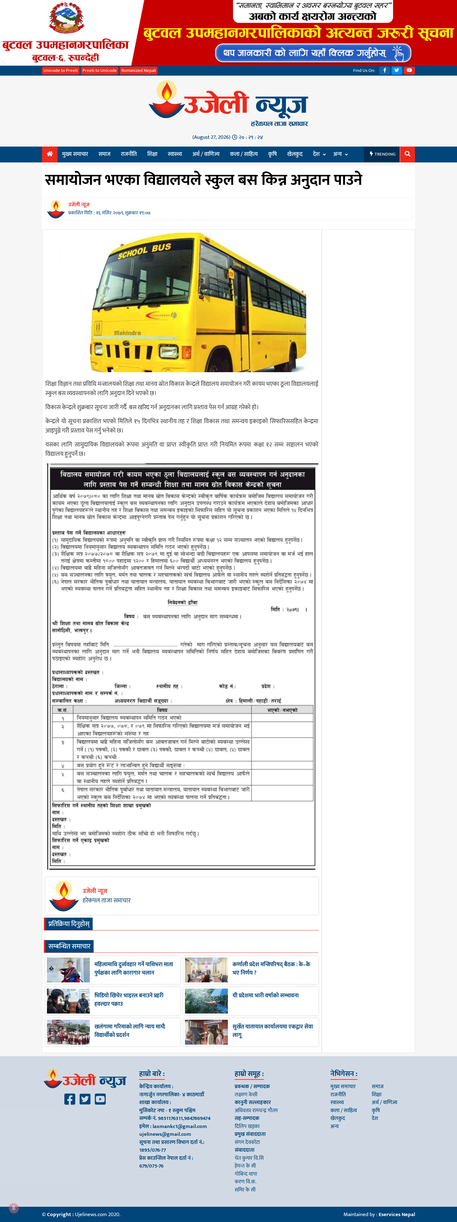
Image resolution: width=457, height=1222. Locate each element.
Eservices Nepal (397, 1214)
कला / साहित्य (244, 154)
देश (316, 154)
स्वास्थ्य (175, 154)
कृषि (272, 154)
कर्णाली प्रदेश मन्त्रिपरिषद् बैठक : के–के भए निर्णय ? (271, 969)
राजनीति (129, 154)
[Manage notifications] (14, 1208)
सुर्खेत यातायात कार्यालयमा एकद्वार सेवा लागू (273, 1031)
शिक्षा (152, 154)
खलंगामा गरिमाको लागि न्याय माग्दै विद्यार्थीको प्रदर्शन (130, 1031)
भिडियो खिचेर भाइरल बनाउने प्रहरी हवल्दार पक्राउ (129, 1000)
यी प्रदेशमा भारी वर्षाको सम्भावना (266, 995)
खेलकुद (294, 154)
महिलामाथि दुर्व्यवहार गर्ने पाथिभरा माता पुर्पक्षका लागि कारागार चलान (134, 969)
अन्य (337, 154)
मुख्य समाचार (75, 154)
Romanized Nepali (138, 70)
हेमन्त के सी (245, 1166)
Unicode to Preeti (61, 70)
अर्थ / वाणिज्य (205, 154)
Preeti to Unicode (99, 70)
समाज (104, 154)
